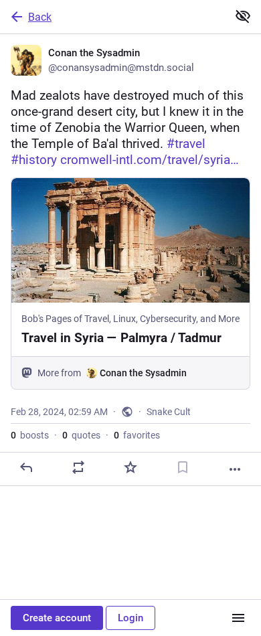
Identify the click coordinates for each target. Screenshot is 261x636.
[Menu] (238, 618)
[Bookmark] (183, 467)
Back (40, 17)
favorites (137, 435)
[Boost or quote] (78, 467)
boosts (30, 435)
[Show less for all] (243, 16)
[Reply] (26, 467)
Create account (57, 618)
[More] (235, 469)
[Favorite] (130, 467)
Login (130, 618)
